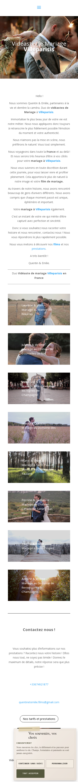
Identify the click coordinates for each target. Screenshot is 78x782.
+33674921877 (39, 684)
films (56, 244)
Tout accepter (30, 774)
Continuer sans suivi (31, 764)
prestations (39, 248)
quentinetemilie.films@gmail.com (39, 702)
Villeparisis (53, 161)
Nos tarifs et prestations (39, 719)
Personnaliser (60, 764)
